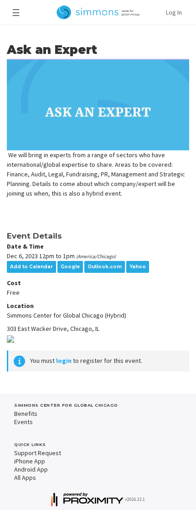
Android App (31, 469)
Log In (174, 12)
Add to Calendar (31, 267)
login (64, 360)
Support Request (37, 453)
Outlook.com (105, 267)
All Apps (25, 477)
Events (23, 422)
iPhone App (29, 461)
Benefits (25, 413)
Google (70, 267)
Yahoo (137, 267)
